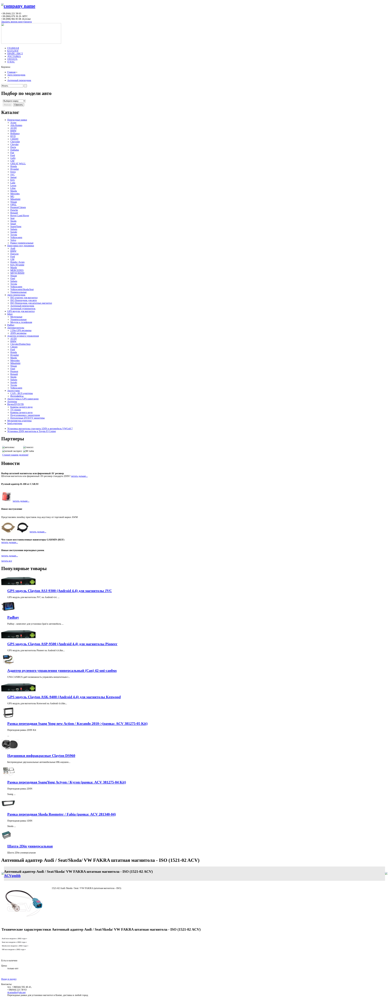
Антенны (12, 401)
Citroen (13, 347)
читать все (6, 561)
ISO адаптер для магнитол (24, 297)
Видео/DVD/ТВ (15, 404)
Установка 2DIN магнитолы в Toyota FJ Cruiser (31, 431)
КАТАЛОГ (13, 51)
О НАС (11, 61)
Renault (14, 212)
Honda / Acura (17, 262)
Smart (13, 223)
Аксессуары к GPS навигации (23, 398)
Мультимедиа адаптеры (19, 420)
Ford (12, 155)
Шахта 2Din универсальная (30, 846)
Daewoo (14, 254)
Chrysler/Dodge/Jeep (20, 344)
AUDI (13, 128)
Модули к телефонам (21, 322)
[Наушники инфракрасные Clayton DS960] (10, 749)
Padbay (10, 325)
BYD (13, 136)
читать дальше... (79, 476)
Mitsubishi (15, 199)
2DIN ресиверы (18, 333)
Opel (12, 278)
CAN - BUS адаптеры (21, 393)
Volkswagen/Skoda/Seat (22, 289)
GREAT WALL (18, 163)
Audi (12, 248)
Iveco (13, 171)
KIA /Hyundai (17, 264)
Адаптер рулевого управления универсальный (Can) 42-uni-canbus (62, 670)
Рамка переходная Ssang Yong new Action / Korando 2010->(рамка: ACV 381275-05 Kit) (77, 724)
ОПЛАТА (12, 59)
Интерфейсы (17, 396)
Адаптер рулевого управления (23, 336)
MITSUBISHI (17, 273)
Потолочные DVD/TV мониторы (27, 418)
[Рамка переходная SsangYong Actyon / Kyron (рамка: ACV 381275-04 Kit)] (8, 775)
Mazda (13, 191)
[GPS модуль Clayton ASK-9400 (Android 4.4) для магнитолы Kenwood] (18, 690)
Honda (13, 166)
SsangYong (15, 226)
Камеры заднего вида (21, 407)
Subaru (13, 229)
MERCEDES (17, 270)
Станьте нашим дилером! (15, 455)
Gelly (13, 158)
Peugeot (14, 371)
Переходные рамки (17, 120)
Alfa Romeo (16, 125)
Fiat (12, 152)
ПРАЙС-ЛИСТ (15, 53)
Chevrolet (15, 141)
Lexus (13, 185)
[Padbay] (8, 611)
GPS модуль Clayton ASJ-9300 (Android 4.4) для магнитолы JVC (59, 591)
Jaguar (13, 177)
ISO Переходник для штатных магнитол (31, 303)
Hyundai (14, 169)
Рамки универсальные (21, 243)
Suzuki (13, 232)
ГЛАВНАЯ (13, 48)
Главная (11, 72)
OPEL (13, 204)
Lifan (12, 188)
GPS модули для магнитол (21, 311)
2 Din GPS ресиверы (20, 330)
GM (12, 161)
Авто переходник (16, 75)
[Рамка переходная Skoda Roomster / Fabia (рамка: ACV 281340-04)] (8, 807)
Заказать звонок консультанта (16, 21)
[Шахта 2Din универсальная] (6, 840)
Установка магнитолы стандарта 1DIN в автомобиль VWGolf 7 (40, 428)
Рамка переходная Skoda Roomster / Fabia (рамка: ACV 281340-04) (61, 814)
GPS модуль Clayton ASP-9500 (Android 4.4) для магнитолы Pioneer (62, 644)
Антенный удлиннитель (22, 308)
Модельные (16, 316)
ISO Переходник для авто (23, 300)
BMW (13, 130)
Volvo (13, 240)
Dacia (13, 147)
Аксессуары (13, 390)
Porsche (14, 210)
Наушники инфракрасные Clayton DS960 (41, 756)
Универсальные (18, 292)
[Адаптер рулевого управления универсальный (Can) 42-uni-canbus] (8, 664)
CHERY (14, 139)
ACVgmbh (12, 876)
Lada (12, 182)
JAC (12, 174)
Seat (12, 218)
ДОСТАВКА (14, 56)
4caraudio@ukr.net (16, 992)
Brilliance (15, 133)
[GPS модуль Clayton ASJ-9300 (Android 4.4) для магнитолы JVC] (18, 584)
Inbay (10, 314)
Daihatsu (14, 150)
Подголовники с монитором (25, 415)
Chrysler (14, 144)
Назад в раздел (8, 979)
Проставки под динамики (20, 245)
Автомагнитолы (15, 327)
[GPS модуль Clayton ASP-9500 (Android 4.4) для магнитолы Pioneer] (18, 637)
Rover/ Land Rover (19, 215)
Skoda (13, 221)
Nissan (13, 202)
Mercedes (15, 193)
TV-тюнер (15, 409)
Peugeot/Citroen (18, 207)
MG (12, 196)
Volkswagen (16, 237)
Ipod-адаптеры (14, 423)
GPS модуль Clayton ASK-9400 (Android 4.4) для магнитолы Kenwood (64, 697)
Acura (13, 122)
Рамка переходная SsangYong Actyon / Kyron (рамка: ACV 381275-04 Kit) (66, 782)
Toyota (13, 234)
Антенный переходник (19, 80)
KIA (12, 180)
